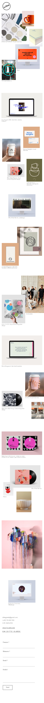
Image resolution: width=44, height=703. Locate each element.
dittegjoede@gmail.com (10, 617)
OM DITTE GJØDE (11, 631)
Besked (5, 670)
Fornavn (6, 642)
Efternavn (6, 651)
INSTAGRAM (8, 628)
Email (5, 660)
